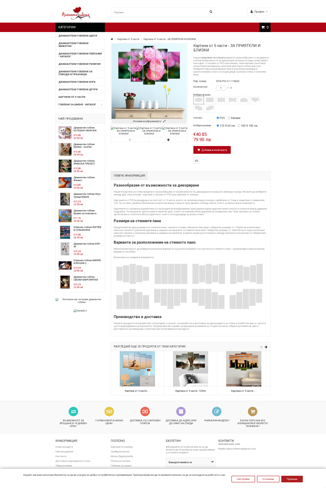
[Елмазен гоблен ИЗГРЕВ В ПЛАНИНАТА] (65, 237)
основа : (198, 117)
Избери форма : (202, 94)
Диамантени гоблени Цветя (77, 35)
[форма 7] (198, 108)
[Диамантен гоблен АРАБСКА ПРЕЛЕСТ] (65, 171)
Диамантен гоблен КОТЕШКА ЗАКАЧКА (85, 129)
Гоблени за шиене (121, 465)
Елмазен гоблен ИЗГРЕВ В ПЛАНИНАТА (87, 228)
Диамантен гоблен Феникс (84, 179)
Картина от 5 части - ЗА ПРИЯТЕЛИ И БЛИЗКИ (170, 39)
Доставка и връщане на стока (72, 461)
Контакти (60, 456)
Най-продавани (70, 118)
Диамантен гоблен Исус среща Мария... (87, 195)
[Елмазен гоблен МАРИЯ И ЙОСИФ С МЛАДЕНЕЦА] (65, 271)
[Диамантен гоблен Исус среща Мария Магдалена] (65, 204)
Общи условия (63, 465)
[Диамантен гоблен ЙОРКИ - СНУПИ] (65, 155)
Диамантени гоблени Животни (73, 44)
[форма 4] (232, 100)
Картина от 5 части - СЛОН (190, 390)
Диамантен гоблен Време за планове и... (86, 212)
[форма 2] (210, 100)
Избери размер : (202, 125)
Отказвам (268, 479)
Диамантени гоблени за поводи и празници (75, 73)
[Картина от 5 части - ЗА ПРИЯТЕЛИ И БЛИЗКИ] (124, 133)
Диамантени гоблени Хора (76, 81)
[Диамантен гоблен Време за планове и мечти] (65, 221)
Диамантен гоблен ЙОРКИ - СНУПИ (84, 145)
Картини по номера (122, 446)
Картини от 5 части (71, 97)
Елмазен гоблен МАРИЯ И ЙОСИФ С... (87, 262)
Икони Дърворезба (122, 456)
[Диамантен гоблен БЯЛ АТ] (65, 254)
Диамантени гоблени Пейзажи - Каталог (80, 55)
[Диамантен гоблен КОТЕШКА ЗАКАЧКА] (65, 138)
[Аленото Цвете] (76, 19)
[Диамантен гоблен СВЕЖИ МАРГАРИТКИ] (65, 287)
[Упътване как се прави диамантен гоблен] (80, 301)
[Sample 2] (80, 310)
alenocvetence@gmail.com (241, 448)
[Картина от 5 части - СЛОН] (190, 352)
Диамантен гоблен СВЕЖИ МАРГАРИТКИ (86, 278)
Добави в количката (214, 149)
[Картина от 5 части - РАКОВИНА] (137, 352)
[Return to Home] (112, 39)
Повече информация (129, 175)
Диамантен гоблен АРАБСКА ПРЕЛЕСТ (84, 162)
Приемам (292, 479)
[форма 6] (255, 100)
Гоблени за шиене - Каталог (77, 104)
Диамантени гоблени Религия (79, 64)
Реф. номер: (200, 81)
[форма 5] (243, 100)
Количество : (201, 86)
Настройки (243, 479)
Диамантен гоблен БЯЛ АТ (87, 245)
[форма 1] (198, 100)
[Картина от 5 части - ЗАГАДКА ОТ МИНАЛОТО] (243, 352)
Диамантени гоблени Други (78, 89)
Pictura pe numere (120, 461)
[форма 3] (221, 100)
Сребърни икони (120, 451)
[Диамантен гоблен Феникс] (65, 188)
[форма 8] (210, 108)
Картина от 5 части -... (137, 390)
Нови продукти (64, 446)
